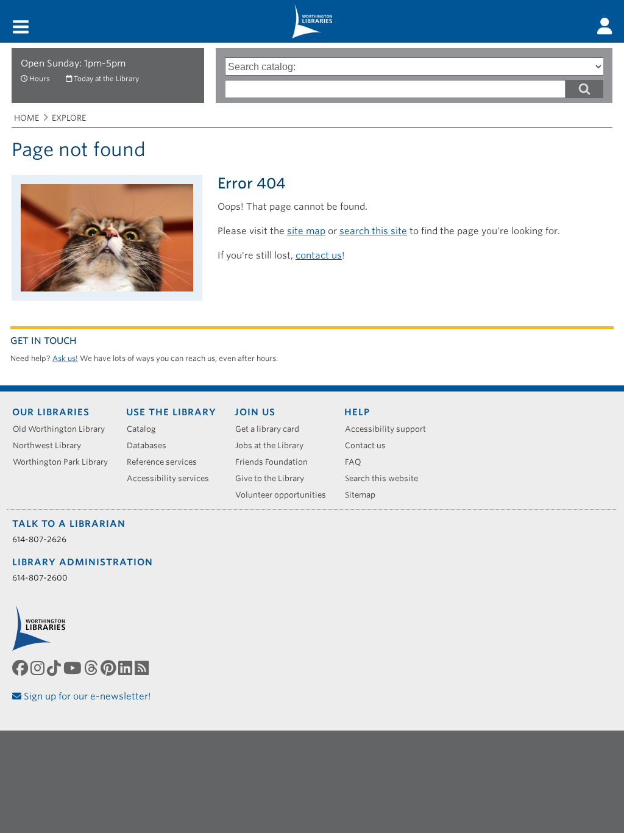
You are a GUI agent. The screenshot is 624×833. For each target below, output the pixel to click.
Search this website (385, 478)
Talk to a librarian (69, 523)
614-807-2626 (39, 539)
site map (306, 231)
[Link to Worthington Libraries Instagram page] (38, 668)
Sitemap (364, 494)
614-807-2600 (40, 577)
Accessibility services (172, 478)
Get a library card (271, 429)
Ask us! (65, 358)
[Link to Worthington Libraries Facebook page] (21, 668)
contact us (319, 255)
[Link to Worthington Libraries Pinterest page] (109, 668)
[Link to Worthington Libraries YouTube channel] (73, 668)
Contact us (369, 445)
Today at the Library (106, 78)
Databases (150, 445)
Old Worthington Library (63, 429)
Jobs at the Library (273, 445)
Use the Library (171, 412)
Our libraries (51, 412)
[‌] (604, 26)
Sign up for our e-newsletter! (86, 696)
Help (357, 412)
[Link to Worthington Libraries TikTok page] (55, 668)
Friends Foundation (276, 462)
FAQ (357, 462)
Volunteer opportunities (285, 494)
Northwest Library (51, 445)
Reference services (166, 462)
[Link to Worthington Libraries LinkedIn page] (126, 668)
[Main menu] (21, 28)
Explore (69, 118)
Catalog (145, 429)
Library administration (82, 562)
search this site (373, 231)
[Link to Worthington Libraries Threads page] (92, 668)
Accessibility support (389, 429)
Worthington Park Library (64, 462)
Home (26, 118)
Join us (255, 412)
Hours (39, 78)
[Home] (312, 21)
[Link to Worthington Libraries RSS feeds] (143, 668)
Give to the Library (274, 478)
